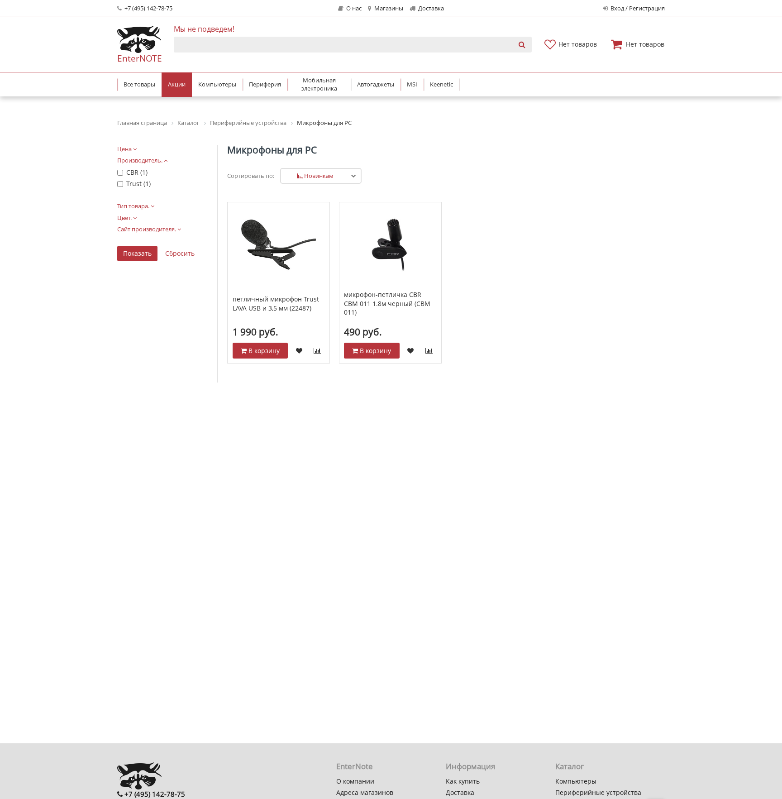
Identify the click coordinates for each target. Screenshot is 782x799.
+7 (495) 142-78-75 (147, 8)
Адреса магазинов (364, 792)
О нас (353, 8)
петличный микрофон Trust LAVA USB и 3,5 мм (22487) (276, 303)
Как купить (463, 781)
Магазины (388, 8)
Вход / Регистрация (637, 8)
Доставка (430, 8)
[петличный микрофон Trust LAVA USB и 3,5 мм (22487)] (279, 244)
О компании (355, 781)
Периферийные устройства (598, 792)
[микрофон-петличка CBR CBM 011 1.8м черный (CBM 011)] (390, 244)
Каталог (569, 766)
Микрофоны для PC (272, 150)
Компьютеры (575, 781)
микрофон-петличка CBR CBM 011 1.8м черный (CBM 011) (387, 303)
